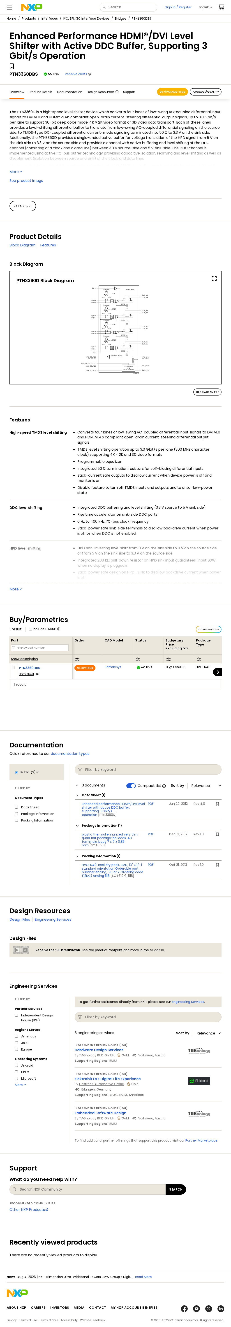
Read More (143, 1277)
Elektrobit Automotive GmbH (101, 1084)
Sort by (177, 785)
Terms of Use (28, 1320)
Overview (16, 92)
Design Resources (101, 92)
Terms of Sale (48, 1320)
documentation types (70, 753)
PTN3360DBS (29, 668)
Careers (38, 1307)
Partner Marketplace (201, 1140)
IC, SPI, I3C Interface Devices (86, 18)
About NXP (16, 1307)
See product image (26, 180)
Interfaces (50, 18)
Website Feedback (92, 1320)
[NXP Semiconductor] (31, 7)
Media (79, 1307)
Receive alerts (76, 74)
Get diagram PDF (207, 392)
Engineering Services (53, 919)
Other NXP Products (27, 1209)
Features (48, 245)
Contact (97, 1307)
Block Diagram (22, 245)
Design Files (19, 919)
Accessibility (69, 1320)
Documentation (69, 92)
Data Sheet (26, 674)
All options (85, 668)
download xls (209, 629)
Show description (24, 659)
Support (129, 92)
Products (29, 18)
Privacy (12, 1320)
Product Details (41, 92)
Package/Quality (205, 92)
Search (175, 1189)
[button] (205, 7)
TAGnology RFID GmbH (96, 1055)
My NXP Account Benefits (134, 1307)
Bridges (120, 18)
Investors (59, 1307)
